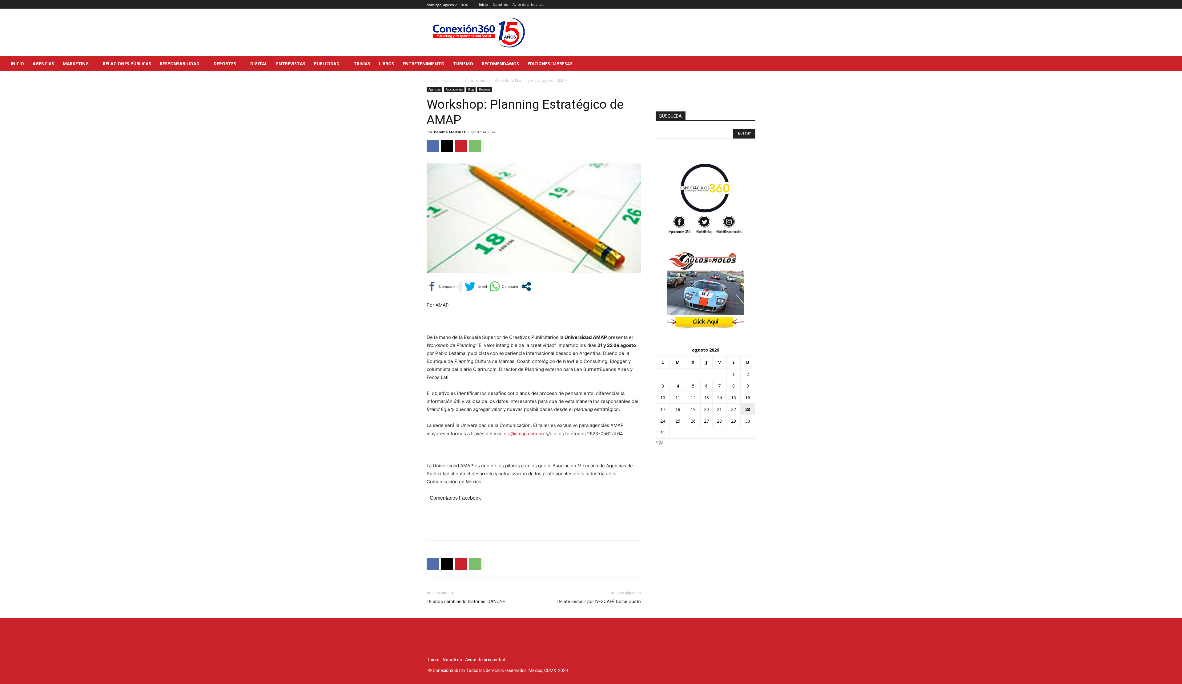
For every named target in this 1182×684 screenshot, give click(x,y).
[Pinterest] (461, 146)
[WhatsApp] (475, 146)
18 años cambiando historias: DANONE (466, 601)
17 (662, 409)
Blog (471, 89)
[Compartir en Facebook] (441, 286)
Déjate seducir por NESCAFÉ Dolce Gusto (599, 601)
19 (693, 409)
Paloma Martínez (450, 132)
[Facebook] (738, 4)
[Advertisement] (534, 519)
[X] (751, 4)
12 (693, 397)
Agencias (450, 80)
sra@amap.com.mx (524, 434)
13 (706, 397)
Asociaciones (476, 80)
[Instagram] (744, 4)
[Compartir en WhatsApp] (503, 286)
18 (677, 409)
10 (662, 397)
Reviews (484, 89)
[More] (489, 146)
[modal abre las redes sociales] (526, 286)
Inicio (431, 80)
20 (706, 409)
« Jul (660, 442)
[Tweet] (476, 286)
